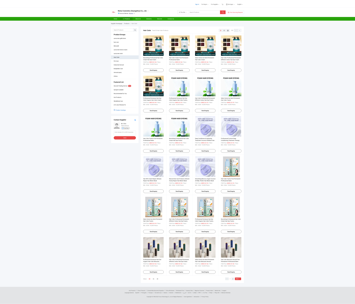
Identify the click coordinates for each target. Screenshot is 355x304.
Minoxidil (116, 46)
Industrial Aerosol (119, 65)
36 (153, 279)
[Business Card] (135, 120)
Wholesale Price (180, 290)
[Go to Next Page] (239, 30)
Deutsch (171, 292)
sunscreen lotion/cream (120, 50)
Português (143, 292)
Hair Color (116, 57)
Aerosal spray (118, 72)
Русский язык (158, 292)
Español (137, 292)
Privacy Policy (204, 296)
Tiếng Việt (216, 292)
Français (150, 292)
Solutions (149, 19)
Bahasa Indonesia (225, 292)
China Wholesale (170, 290)
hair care (116, 42)
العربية (184, 292)
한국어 (189, 292)
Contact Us (171, 19)
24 (149, 279)
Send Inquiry (153, 70)
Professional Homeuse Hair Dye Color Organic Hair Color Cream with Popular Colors (152, 100)
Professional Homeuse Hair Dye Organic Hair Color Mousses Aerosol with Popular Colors (152, 261)
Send (124, 138)
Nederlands (178, 292)
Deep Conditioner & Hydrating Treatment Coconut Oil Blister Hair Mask (204, 140)
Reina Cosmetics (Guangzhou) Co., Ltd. (132, 11)
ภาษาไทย (204, 292)
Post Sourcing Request (236, 12)
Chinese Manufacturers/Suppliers (155, 290)
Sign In (197, 4)
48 (157, 279)
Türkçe (210, 292)
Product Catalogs (121, 110)
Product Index (209, 290)
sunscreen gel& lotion (120, 38)
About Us (138, 19)
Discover (159, 19)
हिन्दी (199, 292)
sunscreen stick (118, 53)
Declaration (197, 296)
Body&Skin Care (118, 68)
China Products (141, 290)
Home (115, 19)
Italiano (165, 292)
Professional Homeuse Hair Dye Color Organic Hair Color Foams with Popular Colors (178, 100)
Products (127, 19)
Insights (224, 290)
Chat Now (126, 128)
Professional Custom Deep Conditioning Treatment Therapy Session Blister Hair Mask (230, 140)
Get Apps (230, 4)
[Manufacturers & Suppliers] (123, 3)
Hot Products (132, 290)
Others (116, 76)
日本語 (195, 292)
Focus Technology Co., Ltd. (165, 296)
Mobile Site (217, 290)
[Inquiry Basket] (223, 4)
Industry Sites (189, 290)
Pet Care (116, 61)
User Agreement (188, 296)
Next (237, 279)
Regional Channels (199, 290)
